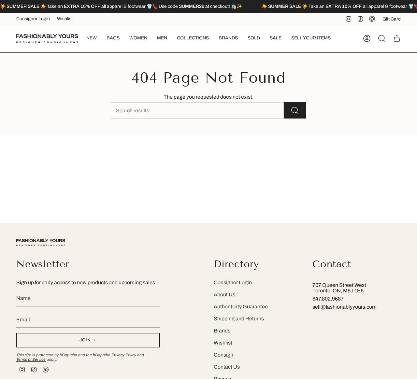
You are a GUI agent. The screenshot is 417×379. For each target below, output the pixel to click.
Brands (222, 330)
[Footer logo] (40, 242)
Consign (223, 355)
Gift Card (391, 19)
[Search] (295, 110)
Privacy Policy (123, 355)
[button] (113, 39)
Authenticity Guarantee (241, 306)
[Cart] (396, 38)
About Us (224, 294)
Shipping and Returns (239, 318)
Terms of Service (31, 359)
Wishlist (65, 18)
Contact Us (227, 367)
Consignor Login (33, 18)
